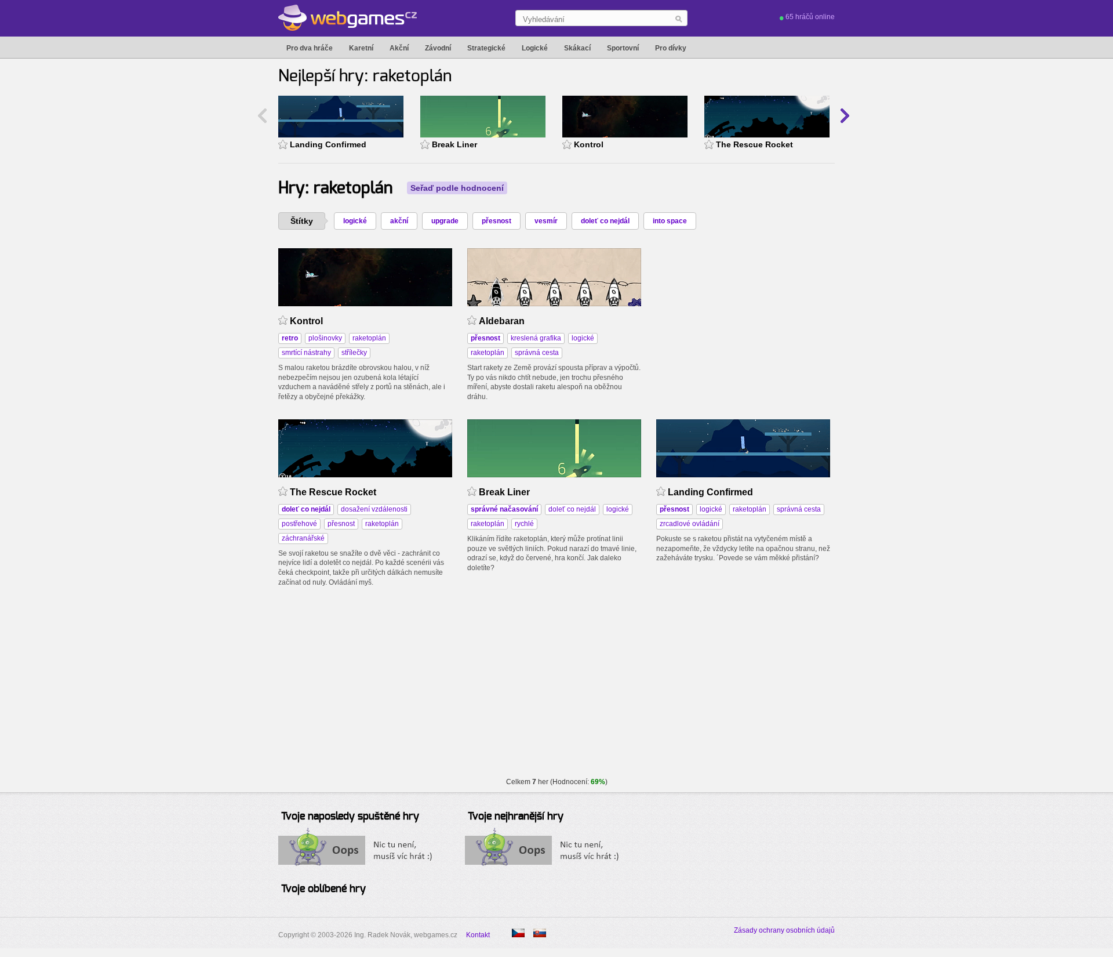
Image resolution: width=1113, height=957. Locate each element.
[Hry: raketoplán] (539, 933)
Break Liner (454, 144)
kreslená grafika (536, 338)
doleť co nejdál (605, 221)
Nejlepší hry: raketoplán (365, 76)
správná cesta (537, 353)
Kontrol (588, 144)
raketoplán (369, 338)
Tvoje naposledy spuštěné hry (350, 816)
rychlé (524, 524)
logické (355, 221)
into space (670, 221)
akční (399, 221)
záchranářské (303, 538)
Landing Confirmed (328, 144)
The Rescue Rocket (754, 144)
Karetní (361, 48)
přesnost (496, 221)
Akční (399, 48)
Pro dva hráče (309, 48)
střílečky (354, 353)
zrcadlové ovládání (689, 524)
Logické (535, 48)
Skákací (577, 48)
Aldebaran (502, 321)
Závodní (438, 48)
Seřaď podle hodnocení (457, 188)
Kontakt (478, 935)
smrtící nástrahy (306, 353)
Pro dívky (670, 48)
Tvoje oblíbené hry (323, 889)
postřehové (299, 524)
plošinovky (325, 338)
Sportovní (623, 48)
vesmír (546, 221)
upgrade (445, 221)
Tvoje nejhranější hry (515, 816)
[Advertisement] (743, 320)
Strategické (486, 48)
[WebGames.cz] (347, 18)
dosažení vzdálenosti (374, 509)
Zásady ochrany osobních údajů (784, 930)
